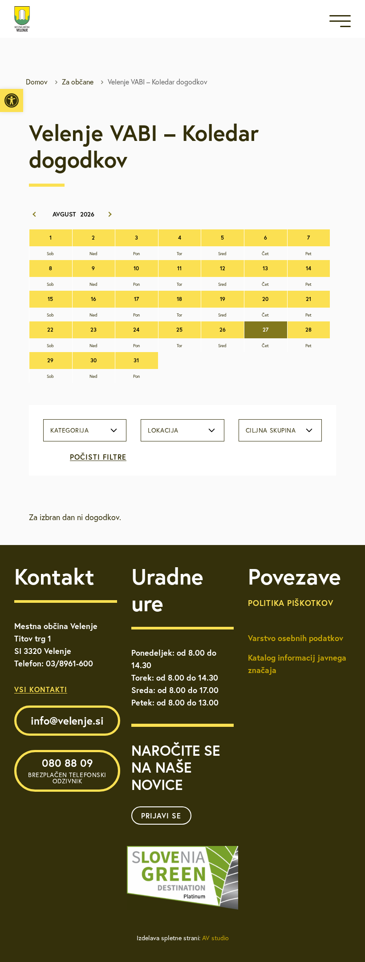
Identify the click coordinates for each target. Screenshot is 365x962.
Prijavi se (161, 815)
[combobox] (84, 430)
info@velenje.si (67, 720)
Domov (37, 81)
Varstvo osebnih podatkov (295, 638)
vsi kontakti (40, 689)
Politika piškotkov (290, 602)
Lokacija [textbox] (163, 430)
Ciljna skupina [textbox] (271, 430)
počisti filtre (98, 456)
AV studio (215, 938)
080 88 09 (67, 770)
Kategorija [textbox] (69, 430)
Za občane (77, 81)
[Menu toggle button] (340, 23)
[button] (11, 100)
